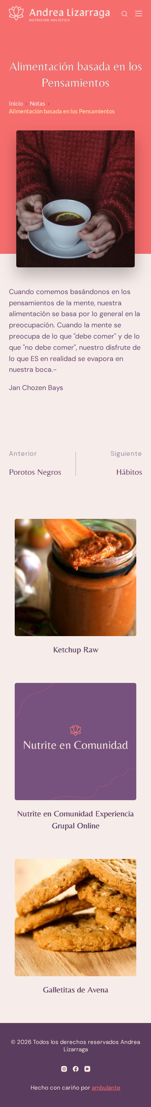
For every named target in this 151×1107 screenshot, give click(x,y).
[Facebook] (76, 1069)
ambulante (106, 1088)
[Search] (124, 14)
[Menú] (138, 13)
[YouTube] (87, 1069)
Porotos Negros (35, 472)
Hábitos (129, 472)
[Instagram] (64, 1069)
